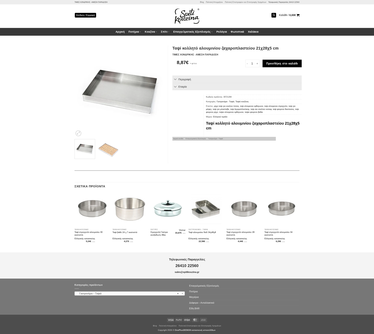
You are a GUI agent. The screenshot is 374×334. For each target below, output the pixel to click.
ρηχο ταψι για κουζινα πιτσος (226, 106)
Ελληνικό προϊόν (220, 117)
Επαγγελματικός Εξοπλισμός (196, 139)
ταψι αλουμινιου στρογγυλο (275, 106)
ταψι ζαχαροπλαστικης (239, 109)
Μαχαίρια (194, 297)
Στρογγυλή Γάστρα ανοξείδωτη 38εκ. (159, 233)
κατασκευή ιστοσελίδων (204, 330)
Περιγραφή (184, 79)
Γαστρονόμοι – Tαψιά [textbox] (128, 293)
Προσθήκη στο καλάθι (282, 63)
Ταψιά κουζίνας (242, 101)
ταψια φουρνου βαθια (254, 112)
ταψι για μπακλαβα (221, 109)
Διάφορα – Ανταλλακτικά (201, 303)
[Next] (160, 91)
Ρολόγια (221, 31)
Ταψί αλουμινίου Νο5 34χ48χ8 (202, 232)
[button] (289, 15)
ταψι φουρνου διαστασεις (283, 109)
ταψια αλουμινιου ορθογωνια (231, 112)
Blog (202, 2)
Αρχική (120, 31)
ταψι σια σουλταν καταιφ (261, 109)
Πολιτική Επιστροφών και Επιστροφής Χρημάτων (245, 2)
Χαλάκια (253, 31)
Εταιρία (182, 86)
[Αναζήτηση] (273, 15)
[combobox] (130, 293)
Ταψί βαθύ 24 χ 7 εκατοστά (124, 232)
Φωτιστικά (237, 31)
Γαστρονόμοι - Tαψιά (225, 101)
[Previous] (80, 91)
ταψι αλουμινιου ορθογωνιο (251, 106)
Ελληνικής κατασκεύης (85, 238)
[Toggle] (175, 79)
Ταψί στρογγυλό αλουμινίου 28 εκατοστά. (240, 233)
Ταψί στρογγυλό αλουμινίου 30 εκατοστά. (89, 233)
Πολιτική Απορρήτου (214, 2)
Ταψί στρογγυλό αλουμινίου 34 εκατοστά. (278, 233)
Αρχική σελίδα (178, 139)
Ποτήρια (133, 31)
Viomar (182, 230)
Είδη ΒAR (194, 308)
